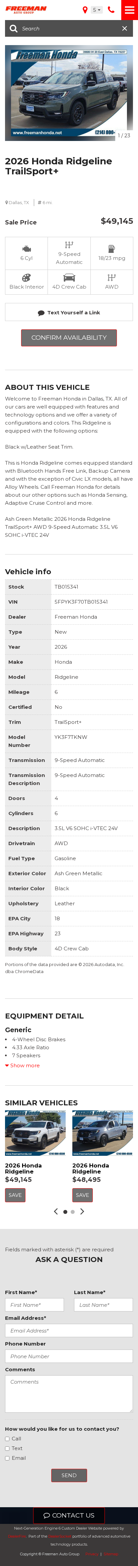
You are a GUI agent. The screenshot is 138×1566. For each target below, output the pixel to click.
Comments (20, 1369)
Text (17, 1448)
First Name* (21, 1292)
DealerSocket (59, 1536)
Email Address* (25, 1318)
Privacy (91, 1554)
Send (69, 1475)
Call (16, 1438)
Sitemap (111, 1554)
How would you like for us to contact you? (62, 1429)
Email (19, 1458)
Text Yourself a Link (73, 312)
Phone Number (25, 1344)
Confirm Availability (69, 337)
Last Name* (90, 1292)
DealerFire (17, 1536)
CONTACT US (73, 1515)
